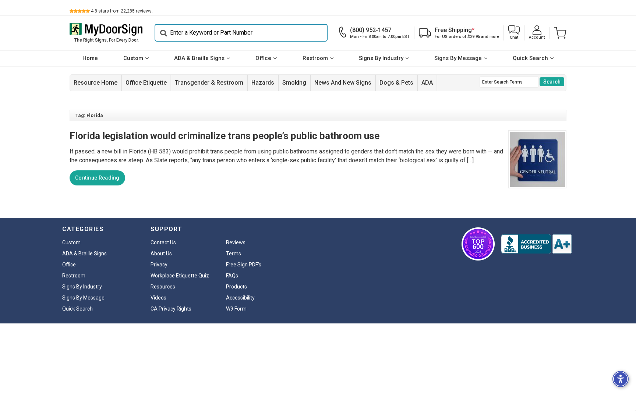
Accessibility (240, 298)
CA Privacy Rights (171, 309)
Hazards (262, 82)
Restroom (315, 58)
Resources (163, 287)
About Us (161, 253)
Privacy (159, 264)
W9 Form (236, 309)
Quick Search (530, 58)
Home (90, 58)
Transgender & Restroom (209, 82)
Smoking (294, 82)
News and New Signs (342, 82)
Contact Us (163, 242)
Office (263, 58)
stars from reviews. (122, 11)
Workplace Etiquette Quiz (180, 276)
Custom (133, 58)
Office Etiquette (146, 82)
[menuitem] (90, 58)
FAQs (232, 276)
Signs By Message (458, 58)
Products (236, 287)
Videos (158, 298)
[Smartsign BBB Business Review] (536, 244)
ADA (427, 82)
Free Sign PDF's (243, 264)
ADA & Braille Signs (199, 58)
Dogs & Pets (396, 82)
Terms (233, 253)
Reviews (235, 242)
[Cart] (558, 33)
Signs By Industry (381, 58)
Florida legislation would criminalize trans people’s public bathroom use (224, 135)
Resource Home (95, 82)
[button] (514, 32)
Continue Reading (97, 178)
